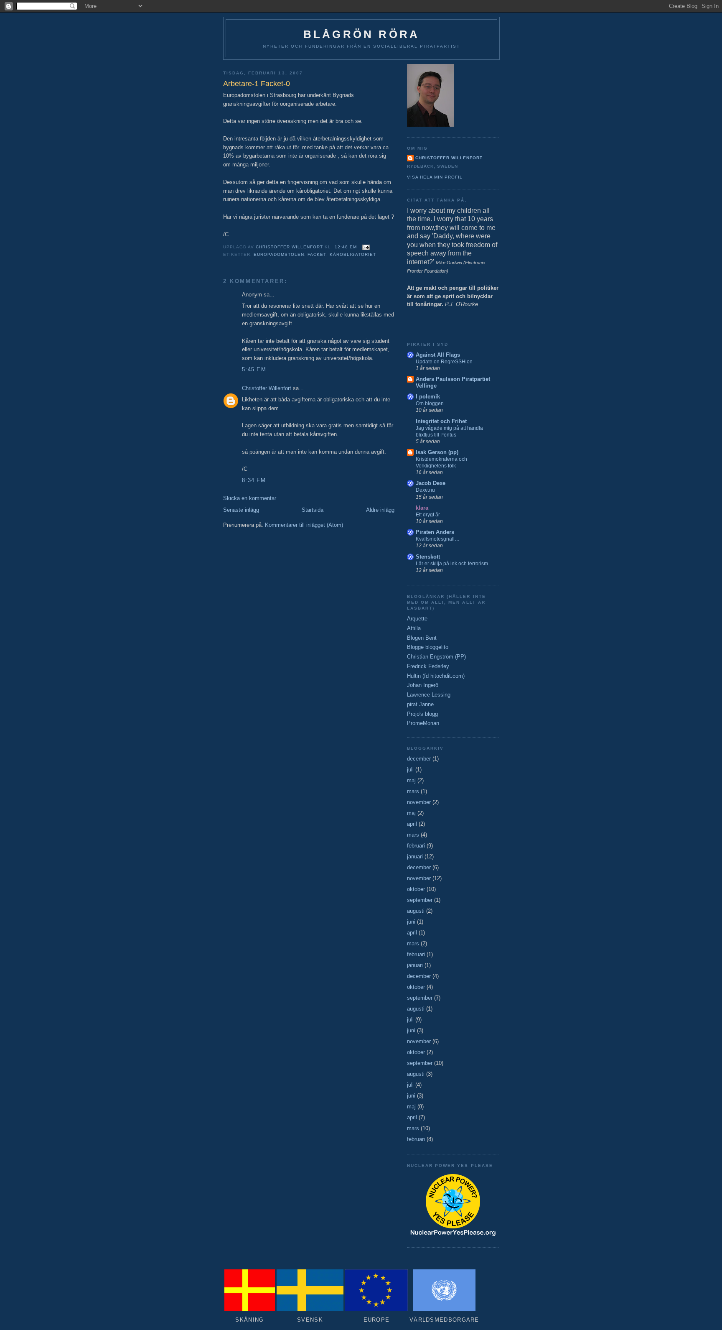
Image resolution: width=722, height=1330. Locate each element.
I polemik (428, 396)
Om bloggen (430, 403)
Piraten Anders (435, 532)
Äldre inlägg (380, 510)
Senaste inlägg (241, 510)
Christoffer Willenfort (266, 388)
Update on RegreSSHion (444, 362)
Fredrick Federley (428, 666)
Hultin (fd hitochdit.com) (436, 676)
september (419, 900)
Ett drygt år (428, 515)
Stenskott (428, 557)
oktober (416, 889)
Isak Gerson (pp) (437, 452)
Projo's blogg (422, 714)
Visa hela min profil (435, 177)
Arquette (417, 618)
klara (422, 508)
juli (410, 769)
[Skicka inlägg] (365, 247)
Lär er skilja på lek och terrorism (452, 564)
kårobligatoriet (353, 254)
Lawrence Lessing (428, 695)
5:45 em (254, 369)
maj (411, 780)
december (419, 759)
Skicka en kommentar (249, 498)
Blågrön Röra (361, 34)
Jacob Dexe (430, 483)
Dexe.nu (425, 490)
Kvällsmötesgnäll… (438, 539)
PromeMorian (423, 723)
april (412, 824)
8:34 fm (254, 480)
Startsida (312, 510)
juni (411, 922)
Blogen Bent (422, 638)
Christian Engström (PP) (436, 657)
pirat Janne (420, 704)
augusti (416, 911)
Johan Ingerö (422, 685)
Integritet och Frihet (441, 421)
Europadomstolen (279, 254)
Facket (317, 254)
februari (416, 845)
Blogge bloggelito (427, 647)
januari (415, 856)
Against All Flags (438, 355)
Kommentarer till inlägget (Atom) (304, 525)
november (419, 802)
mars (413, 791)
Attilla (414, 628)
